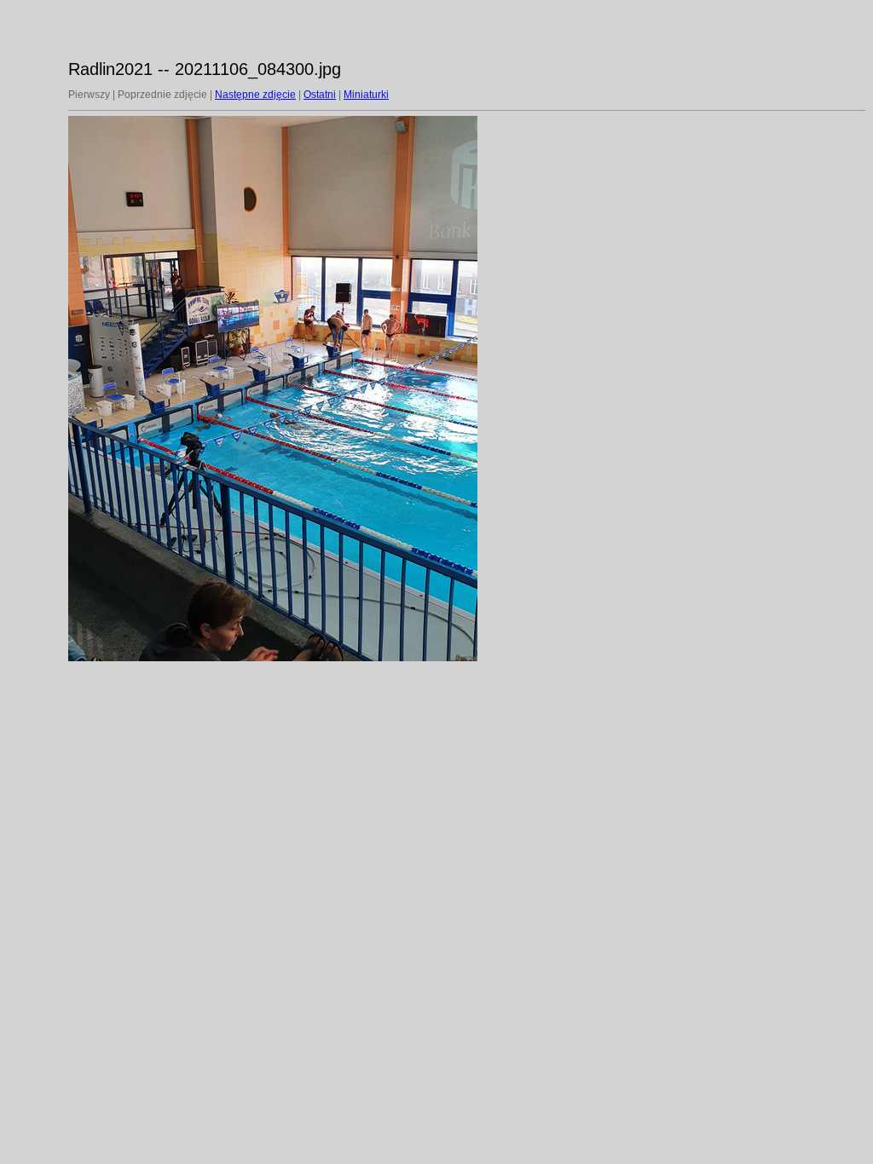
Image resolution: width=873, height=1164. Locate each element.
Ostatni (320, 95)
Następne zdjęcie (255, 95)
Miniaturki (366, 95)
